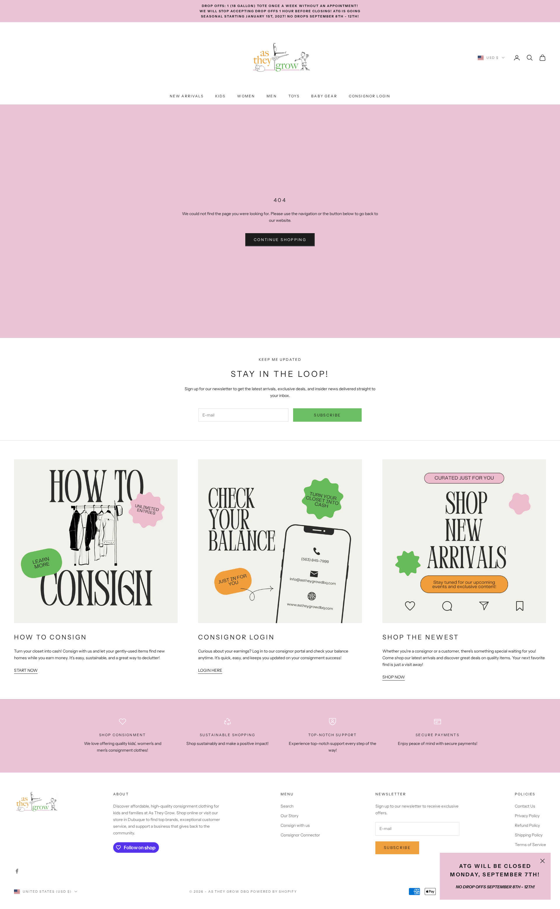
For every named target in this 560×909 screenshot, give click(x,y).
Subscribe (327, 415)
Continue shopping (280, 239)
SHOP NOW (393, 677)
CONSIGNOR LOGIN (369, 96)
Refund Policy (527, 825)
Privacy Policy (527, 815)
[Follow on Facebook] (17, 871)
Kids (220, 96)
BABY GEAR (324, 96)
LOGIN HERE (210, 670)
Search (287, 806)
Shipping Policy (528, 835)
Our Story (289, 815)
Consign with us (295, 825)
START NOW (26, 670)
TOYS (294, 96)
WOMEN (246, 96)
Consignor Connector (300, 835)
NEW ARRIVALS (187, 96)
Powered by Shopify (274, 891)
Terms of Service (530, 844)
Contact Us (525, 806)
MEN (271, 96)
